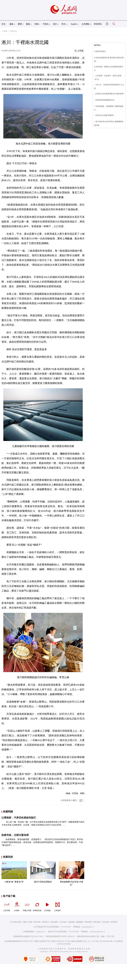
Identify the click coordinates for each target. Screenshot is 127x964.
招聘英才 (45, 922)
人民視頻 (47, 910)
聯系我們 (114, 922)
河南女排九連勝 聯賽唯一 (105, 115)
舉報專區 (98, 24)
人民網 (4, 31)
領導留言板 (37, 910)
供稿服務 (71, 922)
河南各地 (13, 31)
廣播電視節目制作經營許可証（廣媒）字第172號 (95, 936)
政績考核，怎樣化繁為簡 (15, 835)
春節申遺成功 (100, 51)
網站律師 (97, 922)
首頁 (3, 24)
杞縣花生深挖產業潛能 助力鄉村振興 (109, 94)
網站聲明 (88, 922)
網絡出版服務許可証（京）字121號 (84, 941)
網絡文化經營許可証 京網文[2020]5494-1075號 (52, 941)
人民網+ (17, 910)
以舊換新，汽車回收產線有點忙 (18, 817)
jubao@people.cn (88, 927)
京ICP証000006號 (106, 941)
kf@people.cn (41, 932)
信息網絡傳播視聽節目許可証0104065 (18, 941)
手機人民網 (27, 910)
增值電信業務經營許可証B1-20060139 (60, 936)
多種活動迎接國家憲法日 (104, 100)
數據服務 (79, 922)
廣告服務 (54, 922)
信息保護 (105, 922)
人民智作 (57, 910)
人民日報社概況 (16, 922)
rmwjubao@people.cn (97, 932)
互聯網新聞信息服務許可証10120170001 (28, 936)
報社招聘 (37, 922)
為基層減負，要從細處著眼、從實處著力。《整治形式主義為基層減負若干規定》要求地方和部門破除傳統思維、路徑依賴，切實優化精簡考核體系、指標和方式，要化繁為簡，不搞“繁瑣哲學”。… (42, 842)
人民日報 (6, 910)
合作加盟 (62, 922)
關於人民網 (27, 922)
